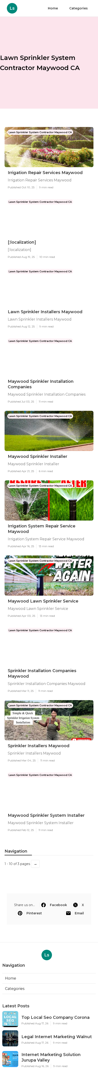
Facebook (58, 905)
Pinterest (34, 913)
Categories (78, 8)
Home (53, 8)
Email (79, 913)
